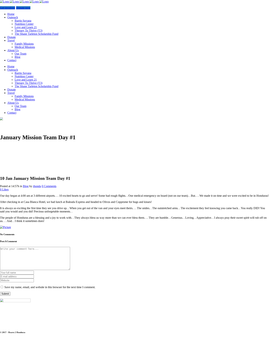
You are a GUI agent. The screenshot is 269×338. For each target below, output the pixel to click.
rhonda (37, 186)
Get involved (7, 7)
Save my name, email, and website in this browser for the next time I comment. (49, 287)
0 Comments (49, 186)
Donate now (23, 7)
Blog (26, 186)
